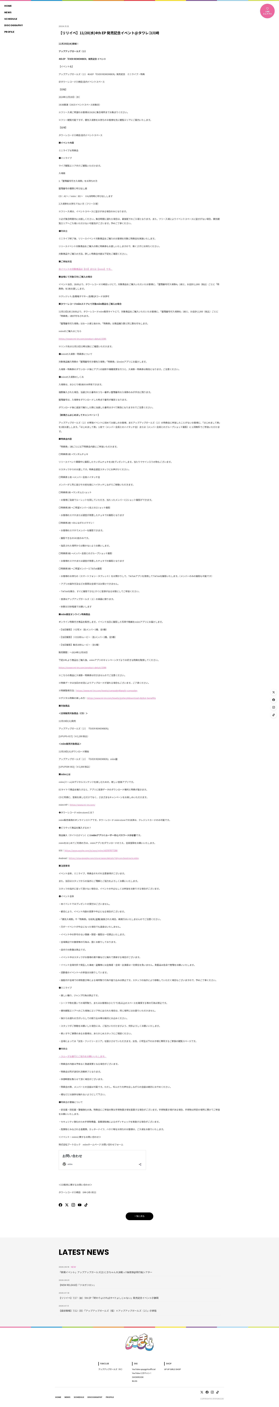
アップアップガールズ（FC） (110, 1369)
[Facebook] (274, 700)
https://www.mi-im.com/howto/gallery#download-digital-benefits (121, 698)
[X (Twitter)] (274, 692)
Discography (13, 26)
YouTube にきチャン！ (142, 1373)
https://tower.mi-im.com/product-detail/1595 (82, 338)
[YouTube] (79, 1205)
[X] (67, 1205)
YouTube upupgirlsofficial (143, 1369)
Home (8, 6)
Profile (9, 32)
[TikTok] (274, 715)
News (8, 13)
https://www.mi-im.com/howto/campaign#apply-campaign (106, 690)
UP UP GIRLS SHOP (172, 1369)
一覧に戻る (139, 1216)
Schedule (10, 19)
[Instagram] (274, 707)
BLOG (134, 1381)
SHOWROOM (137, 1377)
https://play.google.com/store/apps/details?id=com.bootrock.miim (104, 858)
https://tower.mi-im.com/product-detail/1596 (82, 667)
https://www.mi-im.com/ (82, 804)
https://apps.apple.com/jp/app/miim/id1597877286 (91, 850)
